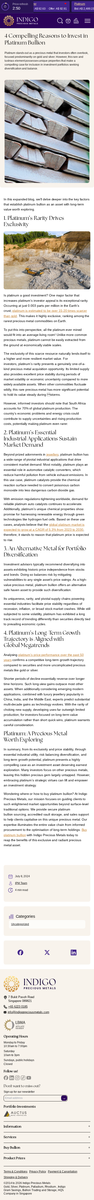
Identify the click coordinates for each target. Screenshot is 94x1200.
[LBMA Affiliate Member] (47, 1025)
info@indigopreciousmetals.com (28, 1012)
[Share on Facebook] (20, 952)
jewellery (52, 454)
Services (47, 1137)
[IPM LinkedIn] (11, 1078)
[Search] (60, 21)
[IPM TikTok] (23, 1078)
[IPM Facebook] (6, 1078)
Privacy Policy (37, 1171)
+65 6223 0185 (18, 1006)
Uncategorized (20, 924)
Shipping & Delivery (16, 1177)
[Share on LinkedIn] (73, 952)
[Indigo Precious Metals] (21, 21)
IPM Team (21, 883)
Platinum (76, 4)
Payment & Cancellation (62, 1171)
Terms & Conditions (15, 1171)
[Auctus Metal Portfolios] (15, 1114)
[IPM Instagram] (17, 1078)
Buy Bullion (47, 1148)
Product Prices (47, 1158)
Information (47, 1127)
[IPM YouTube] (28, 1078)
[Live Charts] (76, 21)
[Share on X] (47, 952)
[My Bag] (68, 21)
